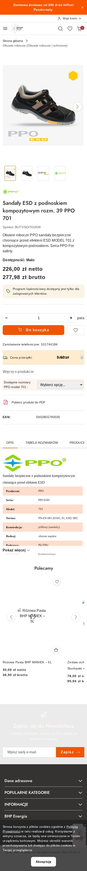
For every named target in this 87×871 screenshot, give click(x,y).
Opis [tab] (10, 442)
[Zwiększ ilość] (71, 318)
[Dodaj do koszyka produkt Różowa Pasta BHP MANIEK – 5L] (56, 650)
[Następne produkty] (76, 617)
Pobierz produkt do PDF (29, 402)
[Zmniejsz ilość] (6, 318)
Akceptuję (43, 861)
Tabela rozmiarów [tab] (41, 442)
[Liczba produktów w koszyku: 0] (79, 28)
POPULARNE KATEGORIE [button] (27, 792)
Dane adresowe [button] (18, 781)
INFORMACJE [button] (16, 804)
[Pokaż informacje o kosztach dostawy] (81, 357)
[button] (77, 106)
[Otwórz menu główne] (5, 28)
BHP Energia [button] (15, 816)
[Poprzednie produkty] (11, 617)
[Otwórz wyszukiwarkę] (60, 28)
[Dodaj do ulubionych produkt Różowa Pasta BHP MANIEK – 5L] (57, 581)
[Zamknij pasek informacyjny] (82, 7)
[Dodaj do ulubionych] (75, 330)
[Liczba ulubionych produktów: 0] (69, 28)
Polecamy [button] (43, 568)
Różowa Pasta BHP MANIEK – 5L (27, 662)
